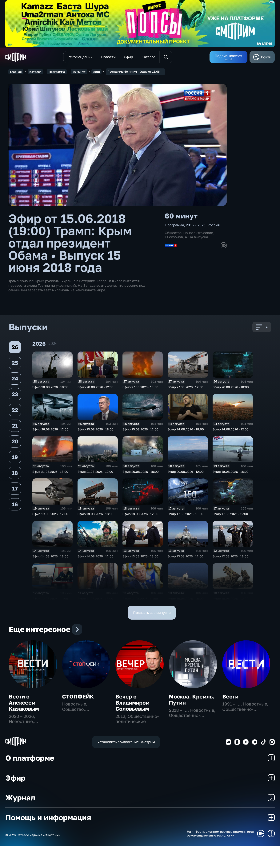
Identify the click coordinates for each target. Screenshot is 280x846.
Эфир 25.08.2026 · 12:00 (140, 429)
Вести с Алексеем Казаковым (24, 702)
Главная (16, 71)
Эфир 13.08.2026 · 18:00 (140, 556)
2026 (53, 343)
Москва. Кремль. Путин (191, 699)
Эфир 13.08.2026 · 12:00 (185, 556)
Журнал (20, 797)
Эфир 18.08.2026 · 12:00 (140, 514)
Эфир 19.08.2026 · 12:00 (50, 514)
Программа (57, 71)
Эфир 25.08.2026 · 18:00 (96, 429)
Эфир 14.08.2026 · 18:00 (50, 556)
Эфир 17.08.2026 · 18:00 (185, 514)
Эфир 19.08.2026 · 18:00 (231, 472)
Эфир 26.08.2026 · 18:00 (231, 387)
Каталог (35, 71)
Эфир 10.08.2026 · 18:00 (186, 599)
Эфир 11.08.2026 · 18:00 (95, 599)
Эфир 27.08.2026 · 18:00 (140, 387)
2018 (96, 71)
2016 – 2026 (196, 225)
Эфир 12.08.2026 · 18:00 (230, 556)
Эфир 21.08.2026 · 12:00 (95, 472)
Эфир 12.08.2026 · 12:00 (50, 599)
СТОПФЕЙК (78, 696)
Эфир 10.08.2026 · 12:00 (230, 599)
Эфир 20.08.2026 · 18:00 (140, 472)
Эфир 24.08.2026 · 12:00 (231, 429)
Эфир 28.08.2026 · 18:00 (50, 387)
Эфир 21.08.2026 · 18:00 (50, 472)
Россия (213, 225)
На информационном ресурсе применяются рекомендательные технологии (220, 833)
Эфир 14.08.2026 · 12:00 (95, 556)
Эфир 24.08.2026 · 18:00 (186, 429)
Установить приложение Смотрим (126, 742)
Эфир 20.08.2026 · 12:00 (186, 472)
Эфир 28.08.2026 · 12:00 (96, 387)
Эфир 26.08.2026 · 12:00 (50, 429)
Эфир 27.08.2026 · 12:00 (185, 387)
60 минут (79, 71)
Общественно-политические (189, 233)
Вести (230, 696)
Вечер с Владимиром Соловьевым (132, 702)
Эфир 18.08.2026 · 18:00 (96, 514)
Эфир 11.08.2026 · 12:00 (140, 599)
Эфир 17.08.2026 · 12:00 (230, 514)
